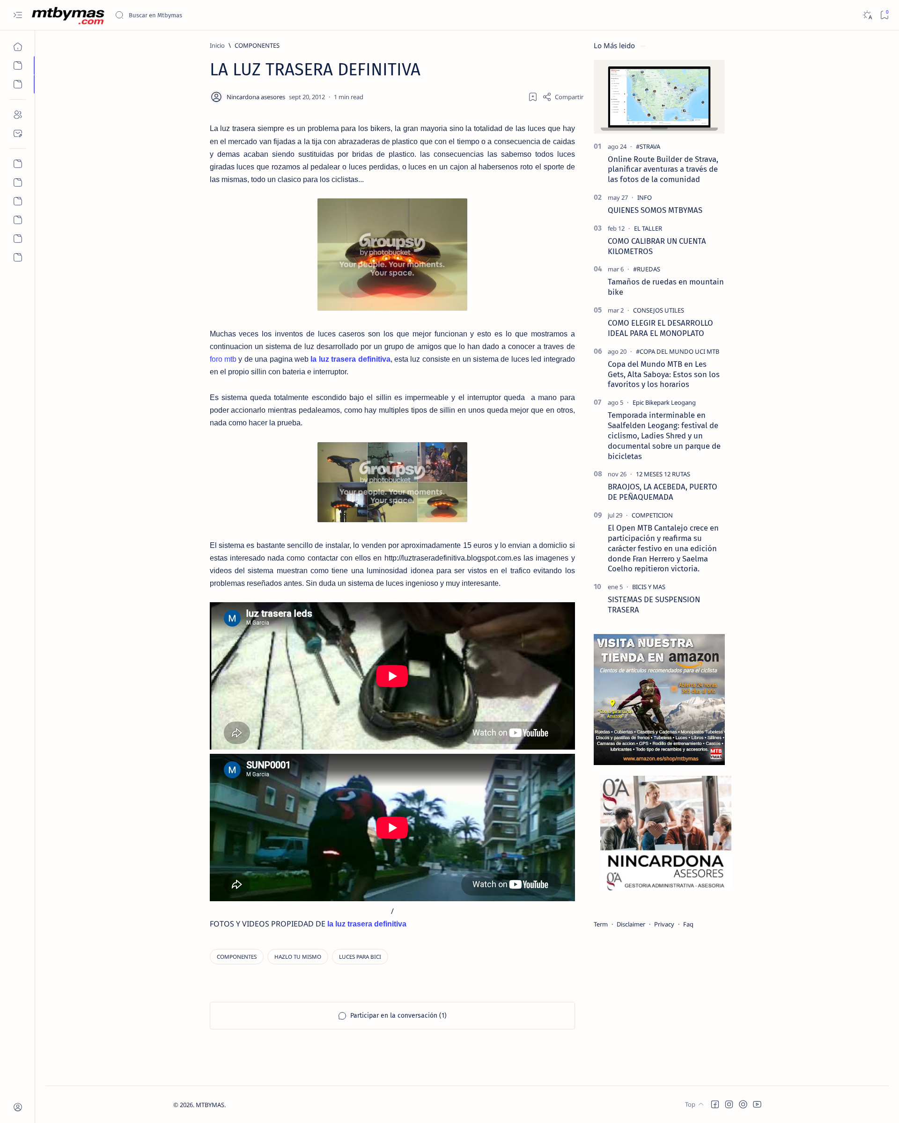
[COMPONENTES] (237, 956)
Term (601, 924)
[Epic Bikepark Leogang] (664, 402)
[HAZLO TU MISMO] (297, 956)
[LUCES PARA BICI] (360, 956)
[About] (17, 114)
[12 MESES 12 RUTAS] (663, 474)
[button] (715, 1104)
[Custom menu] (17, 163)
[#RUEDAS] (646, 269)
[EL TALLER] (648, 228)
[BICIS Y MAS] (648, 587)
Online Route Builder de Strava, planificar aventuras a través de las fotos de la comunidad (663, 169)
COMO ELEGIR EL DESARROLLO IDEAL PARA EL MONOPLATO (660, 328)
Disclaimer (631, 924)
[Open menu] (17, 15)
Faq (688, 924)
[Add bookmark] (533, 97)
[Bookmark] (884, 15)
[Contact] (17, 133)
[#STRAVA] (648, 146)
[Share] (562, 97)
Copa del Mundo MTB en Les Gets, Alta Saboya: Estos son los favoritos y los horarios (664, 374)
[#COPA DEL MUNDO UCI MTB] (677, 351)
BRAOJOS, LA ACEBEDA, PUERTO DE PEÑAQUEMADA (662, 492)
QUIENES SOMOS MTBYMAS (655, 210)
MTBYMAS (210, 1105)
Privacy (664, 924)
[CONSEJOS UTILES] (658, 310)
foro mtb (224, 359)
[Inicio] (17, 46)
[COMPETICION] (652, 515)
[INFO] (644, 197)
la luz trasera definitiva (350, 359)
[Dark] (867, 15)
